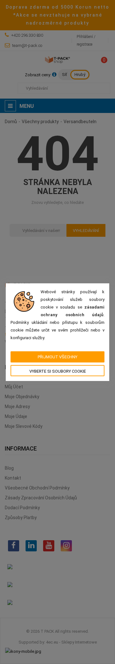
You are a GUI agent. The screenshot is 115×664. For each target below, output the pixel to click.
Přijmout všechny (57, 356)
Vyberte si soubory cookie (57, 371)
